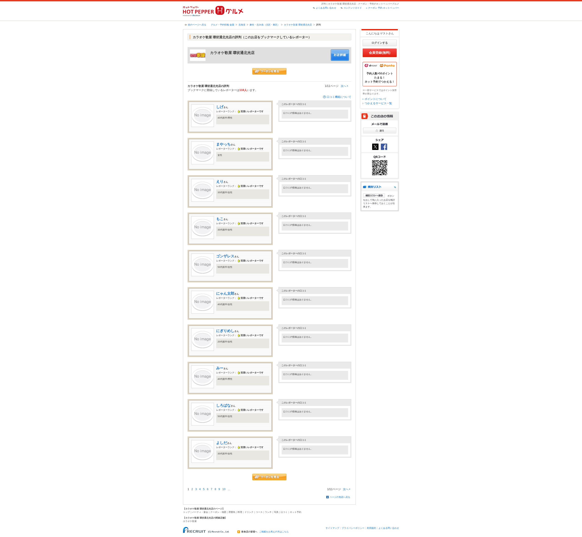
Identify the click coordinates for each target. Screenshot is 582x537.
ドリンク (248, 512)
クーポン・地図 (218, 512)
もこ (219, 219)
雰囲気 (231, 512)
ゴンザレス (225, 256)
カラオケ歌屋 (190, 521)
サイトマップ (332, 528)
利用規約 (371, 528)
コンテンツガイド (353, 8)
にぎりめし (225, 331)
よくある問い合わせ (326, 8)
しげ (219, 107)
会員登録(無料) (379, 52)
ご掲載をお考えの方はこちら (274, 532)
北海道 (241, 24)
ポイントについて (375, 99)
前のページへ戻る (197, 24)
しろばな (223, 405)
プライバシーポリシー (353, 528)
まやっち (223, 144)
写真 (276, 512)
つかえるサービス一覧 (378, 103)
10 (224, 489)
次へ (343, 86)
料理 (240, 512)
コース (259, 512)
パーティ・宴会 (200, 512)
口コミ (284, 512)
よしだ (221, 443)
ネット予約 (295, 512)
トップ (186, 512)
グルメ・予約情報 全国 (222, 24)
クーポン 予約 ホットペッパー (383, 8)
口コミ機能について (339, 97)
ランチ (268, 512)
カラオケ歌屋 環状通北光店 (298, 24)
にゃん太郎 (225, 293)
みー (219, 368)
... (229, 489)
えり (219, 181)
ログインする (379, 42)
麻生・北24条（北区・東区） (265, 24)
